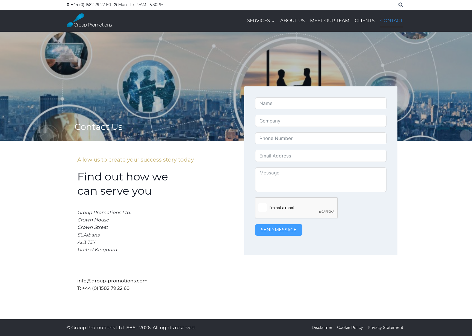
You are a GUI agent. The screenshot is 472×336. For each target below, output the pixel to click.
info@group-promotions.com (112, 281)
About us (292, 20)
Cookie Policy (350, 327)
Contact (391, 20)
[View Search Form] (401, 5)
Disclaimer (322, 327)
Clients (364, 20)
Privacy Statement (385, 327)
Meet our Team (329, 20)
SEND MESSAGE (279, 229)
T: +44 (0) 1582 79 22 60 (103, 288)
